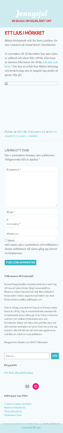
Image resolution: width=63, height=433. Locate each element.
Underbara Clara (13, 415)
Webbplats (12, 233)
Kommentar (14, 169)
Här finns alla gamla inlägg (18, 372)
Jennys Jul (39, 131)
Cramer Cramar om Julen (17, 403)
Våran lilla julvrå (12, 411)
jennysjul (31, 13)
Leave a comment (28, 136)
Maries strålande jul (14, 407)
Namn (11, 212)
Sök (54, 356)
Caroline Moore (31, 427)
